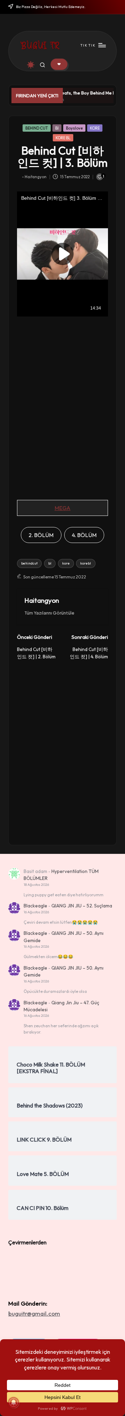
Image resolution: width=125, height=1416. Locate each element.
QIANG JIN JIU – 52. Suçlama (81, 906)
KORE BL (63, 137)
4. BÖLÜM (84, 535)
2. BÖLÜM (40, 535)
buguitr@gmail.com (34, 1313)
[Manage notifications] (13, 1402)
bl (49, 563)
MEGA (62, 507)
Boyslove (74, 128)
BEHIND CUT (36, 128)
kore (66, 563)
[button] (59, 64)
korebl (85, 563)
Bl (57, 128)
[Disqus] (62, 747)
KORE (95, 128)
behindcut (29, 563)
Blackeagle (35, 906)
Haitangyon (41, 600)
